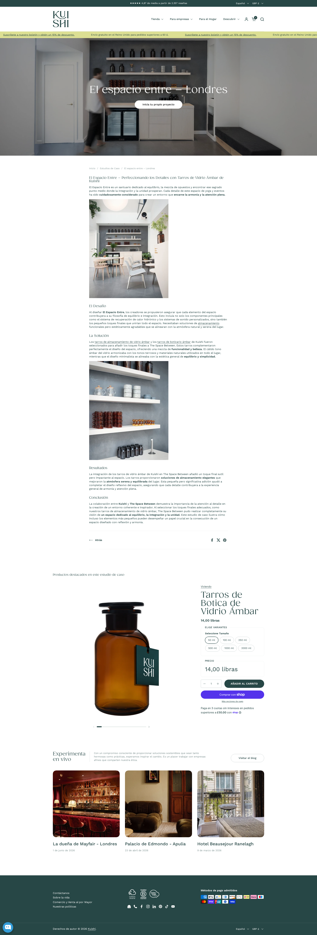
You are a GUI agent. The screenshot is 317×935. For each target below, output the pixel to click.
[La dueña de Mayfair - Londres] (86, 803)
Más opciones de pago (232, 701)
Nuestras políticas (64, 906)
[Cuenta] (246, 19)
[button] (262, 19)
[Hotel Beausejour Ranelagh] (230, 803)
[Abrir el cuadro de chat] (8, 927)
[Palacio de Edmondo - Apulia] (158, 803)
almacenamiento (208, 323)
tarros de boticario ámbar (174, 341)
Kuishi (92, 928)
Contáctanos (61, 893)
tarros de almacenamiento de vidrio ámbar (122, 341)
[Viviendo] (61, 19)
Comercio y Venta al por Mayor (72, 902)
